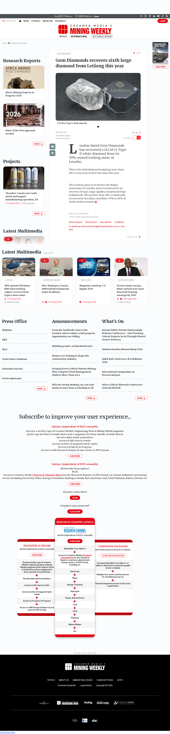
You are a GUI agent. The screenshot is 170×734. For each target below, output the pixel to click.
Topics (51, 680)
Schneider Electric (12, 368)
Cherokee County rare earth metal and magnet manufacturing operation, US (21, 196)
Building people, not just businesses (72, 346)
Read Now (160, 67)
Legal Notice (86, 685)
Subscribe (75, 456)
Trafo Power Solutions (14, 359)
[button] (8, 239)
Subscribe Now (7, 732)
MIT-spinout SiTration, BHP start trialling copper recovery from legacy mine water (17, 290)
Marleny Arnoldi (64, 135)
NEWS (26, 21)
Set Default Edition (102, 36)
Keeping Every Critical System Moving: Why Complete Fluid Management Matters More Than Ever (74, 371)
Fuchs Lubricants (11, 378)
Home (5, 43)
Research (60, 21)
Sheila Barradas (29, 203)
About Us (64, 680)
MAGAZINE (47, 21)
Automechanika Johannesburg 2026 (122, 349)
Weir (4, 349)
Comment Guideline (67, 685)
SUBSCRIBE (37, 555)
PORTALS (35, 21)
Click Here (75, 512)
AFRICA (63, 36)
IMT (4, 339)
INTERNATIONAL (79, 36)
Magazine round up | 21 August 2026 (92, 287)
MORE (37, 144)
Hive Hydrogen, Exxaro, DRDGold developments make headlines (55, 288)
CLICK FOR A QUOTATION (113, 556)
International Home (18, 43)
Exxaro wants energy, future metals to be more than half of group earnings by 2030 (130, 290)
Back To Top (133, 237)
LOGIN (162, 21)
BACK (138, 53)
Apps (120, 680)
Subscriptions (105, 680)
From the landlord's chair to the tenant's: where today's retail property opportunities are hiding (73, 333)
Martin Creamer (125, 302)
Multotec (7, 330)
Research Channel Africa (48, 475)
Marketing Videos (83, 680)
